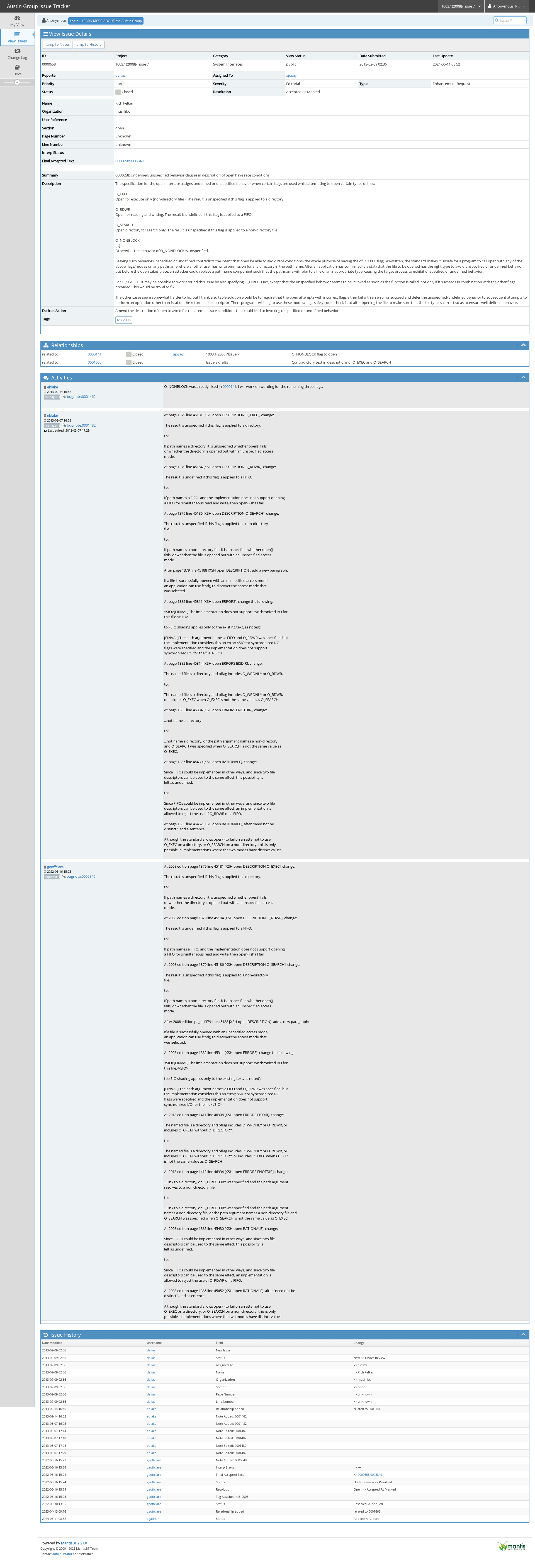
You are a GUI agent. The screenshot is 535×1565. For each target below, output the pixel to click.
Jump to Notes (58, 44)
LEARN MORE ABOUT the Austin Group (112, 20)
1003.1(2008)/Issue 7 (458, 6)
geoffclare (55, 866)
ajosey (291, 75)
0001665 (94, 362)
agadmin (153, 1519)
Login (74, 20)
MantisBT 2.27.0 (74, 1542)
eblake (52, 387)
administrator (62, 1554)
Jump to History (89, 44)
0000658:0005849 (129, 160)
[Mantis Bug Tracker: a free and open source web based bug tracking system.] (511, 1545)
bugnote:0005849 (81, 876)
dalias (120, 75)
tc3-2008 (124, 320)
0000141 (94, 354)
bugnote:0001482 (81, 425)
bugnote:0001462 (81, 396)
